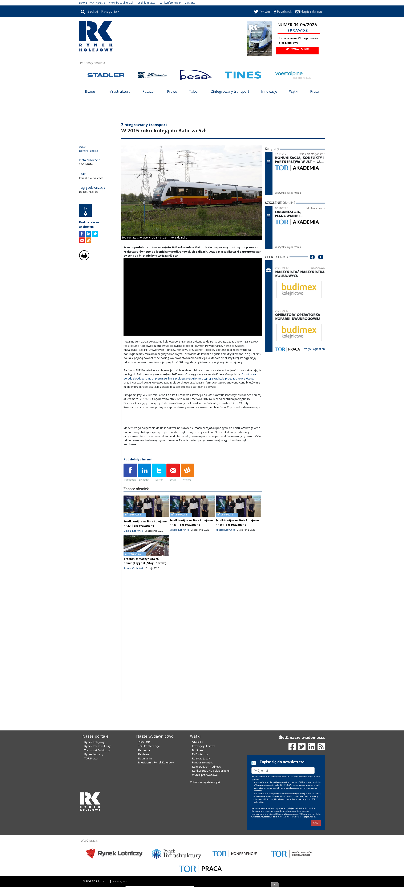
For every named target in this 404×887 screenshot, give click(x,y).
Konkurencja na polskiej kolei (211, 770)
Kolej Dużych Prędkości (206, 766)
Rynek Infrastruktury (97, 746)
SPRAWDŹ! (298, 30)
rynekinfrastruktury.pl (120, 2)
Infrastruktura (119, 91)
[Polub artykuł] (82, 234)
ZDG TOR (144, 742)
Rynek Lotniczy (93, 754)
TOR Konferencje (149, 746)
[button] (312, 263)
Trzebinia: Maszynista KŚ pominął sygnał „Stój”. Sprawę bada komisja (145, 563)
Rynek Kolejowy (94, 742)
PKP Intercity (200, 754)
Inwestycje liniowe (203, 746)
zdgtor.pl (190, 2)
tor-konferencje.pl (170, 2)
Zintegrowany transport (230, 91)
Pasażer (148, 91)
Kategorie (109, 11)
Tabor (194, 91)
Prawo (172, 91)
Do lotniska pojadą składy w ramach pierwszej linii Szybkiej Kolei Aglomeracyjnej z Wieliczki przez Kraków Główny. (190, 376)
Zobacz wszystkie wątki (205, 782)
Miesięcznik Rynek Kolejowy (156, 762)
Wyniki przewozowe (205, 775)
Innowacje (269, 91)
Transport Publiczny (97, 750)
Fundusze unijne (202, 762)
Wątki (293, 91)
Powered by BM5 (119, 881)
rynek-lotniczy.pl (146, 2)
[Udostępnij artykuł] (88, 234)
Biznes (90, 91)
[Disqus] (193, 647)
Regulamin (145, 758)
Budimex (197, 750)
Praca (314, 91)
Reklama (143, 754)
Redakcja (144, 750)
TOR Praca (91, 758)
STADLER (197, 742)
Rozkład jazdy (201, 758)
